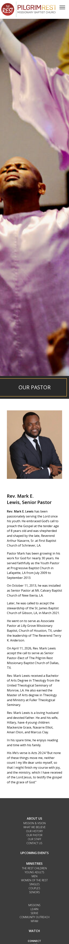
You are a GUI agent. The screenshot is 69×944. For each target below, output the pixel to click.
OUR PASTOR (34, 835)
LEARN (34, 909)
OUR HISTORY (34, 831)
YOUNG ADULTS (34, 872)
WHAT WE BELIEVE (34, 827)
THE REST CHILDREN (34, 868)
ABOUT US (34, 818)
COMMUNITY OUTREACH (34, 917)
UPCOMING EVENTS (34, 853)
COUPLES (34, 888)
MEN (34, 876)
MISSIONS (34, 905)
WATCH (34, 931)
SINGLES (34, 884)
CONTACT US (34, 843)
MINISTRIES (34, 863)
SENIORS (34, 892)
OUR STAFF (34, 839)
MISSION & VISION (34, 823)
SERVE (34, 913)
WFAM (34, 921)
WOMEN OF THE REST (34, 880)
